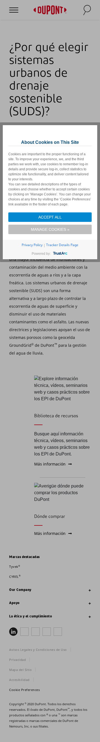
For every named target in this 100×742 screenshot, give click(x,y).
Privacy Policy (32, 245)
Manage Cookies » (50, 229)
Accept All (50, 217)
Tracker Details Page (62, 245)
